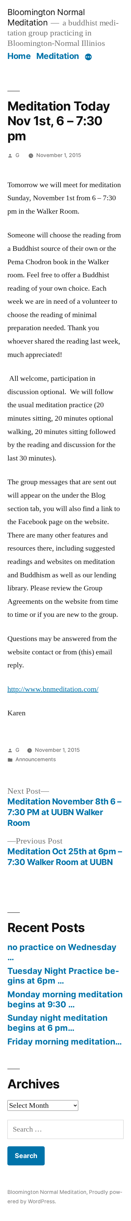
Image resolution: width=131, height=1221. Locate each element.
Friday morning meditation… (64, 1041)
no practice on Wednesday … (62, 952)
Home (19, 56)
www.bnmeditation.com (60, 689)
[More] (88, 57)
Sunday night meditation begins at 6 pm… (57, 1023)
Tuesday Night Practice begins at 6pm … (63, 976)
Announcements (35, 759)
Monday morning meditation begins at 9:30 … (65, 999)
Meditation (57, 56)
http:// (16, 689)
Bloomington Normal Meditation (46, 17)
